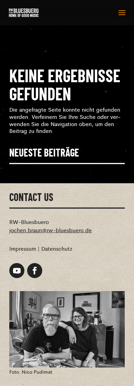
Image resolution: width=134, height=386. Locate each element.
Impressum (22, 248)
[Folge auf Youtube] (16, 270)
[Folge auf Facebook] (34, 270)
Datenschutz (56, 248)
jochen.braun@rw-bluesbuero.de (50, 230)
